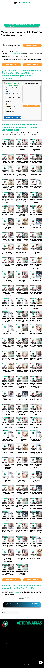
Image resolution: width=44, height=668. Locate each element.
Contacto (4, 637)
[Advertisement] (22, 15)
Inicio (8, 24)
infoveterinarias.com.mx (16, 53)
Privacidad (4, 643)
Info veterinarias (16, 592)
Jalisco (12, 24)
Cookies (3, 641)
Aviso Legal (4, 639)
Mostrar (16, 612)
